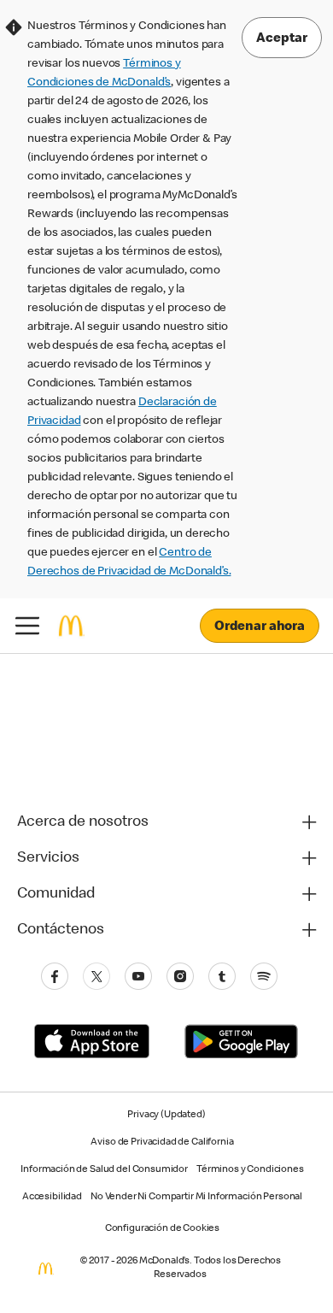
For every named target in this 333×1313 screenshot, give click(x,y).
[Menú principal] (27, 625)
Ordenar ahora (259, 627)
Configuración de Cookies (162, 1229)
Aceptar (281, 39)
